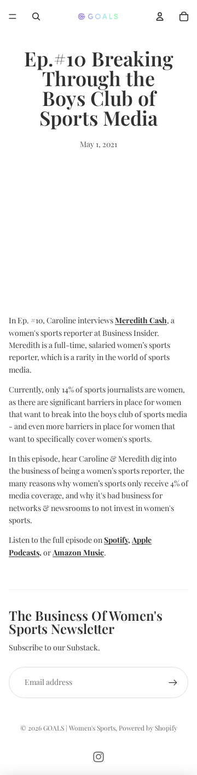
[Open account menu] (160, 16)
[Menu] (12, 16)
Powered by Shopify (148, 727)
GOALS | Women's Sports (79, 727)
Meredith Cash (141, 320)
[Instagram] (98, 756)
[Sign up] (173, 682)
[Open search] (36, 16)
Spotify (116, 540)
